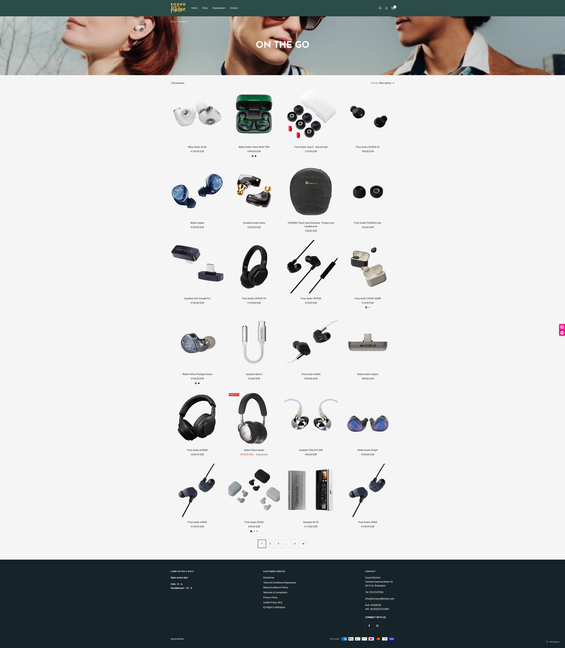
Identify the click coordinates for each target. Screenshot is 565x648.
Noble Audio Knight (368, 450)
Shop (205, 8)
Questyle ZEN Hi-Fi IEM (311, 450)
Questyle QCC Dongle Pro (197, 298)
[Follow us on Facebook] (369, 626)
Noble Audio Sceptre (367, 374)
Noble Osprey (197, 222)
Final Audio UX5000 (197, 450)
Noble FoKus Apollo (254, 450)
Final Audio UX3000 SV (254, 298)
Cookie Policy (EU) (272, 602)
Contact (234, 8)
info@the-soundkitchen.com (379, 598)
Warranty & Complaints (275, 592)
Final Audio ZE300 (254, 522)
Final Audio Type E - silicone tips (311, 147)
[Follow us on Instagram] (377, 626)
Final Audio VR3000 (311, 298)
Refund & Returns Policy (275, 587)
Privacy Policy (270, 597)
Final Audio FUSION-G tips (367, 222)
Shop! (173, 21)
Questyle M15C (311, 522)
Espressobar (218, 8)
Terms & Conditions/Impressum (279, 582)
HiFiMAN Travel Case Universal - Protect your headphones (311, 224)
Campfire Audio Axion (254, 222)
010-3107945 (376, 592)
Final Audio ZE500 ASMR (368, 298)
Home (194, 8)
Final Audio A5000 (310, 374)
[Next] (303, 544)
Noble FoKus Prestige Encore (197, 374)
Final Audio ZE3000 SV (368, 147)
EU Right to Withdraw (274, 607)
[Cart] (392, 8)
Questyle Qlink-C (254, 374)
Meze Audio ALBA (197, 147)
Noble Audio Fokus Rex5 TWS (254, 147)
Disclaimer (268, 577)
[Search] (380, 8)
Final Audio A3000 (367, 522)
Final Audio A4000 (197, 522)
